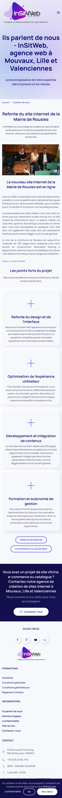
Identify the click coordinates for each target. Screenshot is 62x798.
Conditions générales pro (16, 687)
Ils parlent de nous (12, 711)
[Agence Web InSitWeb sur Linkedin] (44, 639)
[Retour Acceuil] (24, 12)
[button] (58, 12)
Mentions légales (11, 716)
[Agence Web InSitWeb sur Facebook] (17, 639)
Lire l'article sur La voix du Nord (31, 548)
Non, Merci (47, 791)
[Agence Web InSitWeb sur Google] (26, 639)
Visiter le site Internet (31, 539)
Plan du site (8, 725)
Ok (29, 791)
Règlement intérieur (13, 692)
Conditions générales (14, 682)
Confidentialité (10, 721)
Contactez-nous (33, 611)
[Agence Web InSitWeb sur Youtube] (35, 639)
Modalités (7, 677)
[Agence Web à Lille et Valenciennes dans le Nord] (31, 653)
